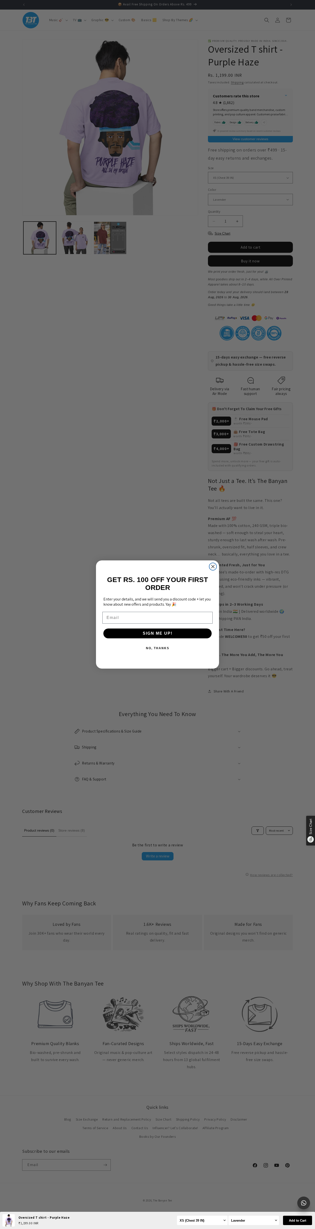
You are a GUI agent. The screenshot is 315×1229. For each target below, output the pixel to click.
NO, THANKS (157, 648)
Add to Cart (297, 1220)
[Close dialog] (213, 566)
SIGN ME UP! (158, 633)
